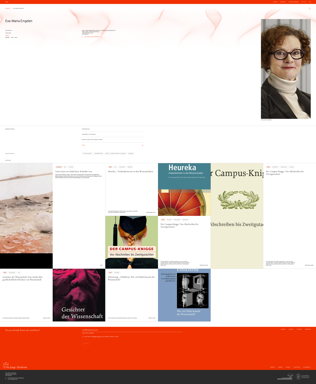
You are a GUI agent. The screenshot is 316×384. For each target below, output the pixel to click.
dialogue (116, 272)
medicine (130, 167)
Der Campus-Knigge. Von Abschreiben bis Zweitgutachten (285, 172)
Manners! (131, 153)
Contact (272, 367)
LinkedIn (283, 329)
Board (7, 35)
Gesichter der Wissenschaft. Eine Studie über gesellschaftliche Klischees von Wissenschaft (23, 278)
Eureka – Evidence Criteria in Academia (115, 153)
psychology (12, 272)
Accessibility (307, 367)
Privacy (288, 367)
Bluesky (291, 329)
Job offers (297, 367)
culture (71, 167)
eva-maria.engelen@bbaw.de (92, 36)
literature (122, 167)
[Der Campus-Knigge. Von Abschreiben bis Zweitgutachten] (237, 216)
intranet (283, 2)
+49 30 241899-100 (12, 379)
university (275, 167)
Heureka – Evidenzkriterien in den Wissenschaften (130, 171)
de (302, 2)
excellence (284, 167)
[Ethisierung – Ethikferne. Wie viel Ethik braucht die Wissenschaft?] (184, 295)
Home (6, 2)
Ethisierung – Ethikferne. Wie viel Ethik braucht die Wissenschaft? (131, 278)
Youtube (299, 329)
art (65, 167)
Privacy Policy (97, 336)
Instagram (308, 329)
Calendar (58, 167)
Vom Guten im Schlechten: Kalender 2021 (73, 171)
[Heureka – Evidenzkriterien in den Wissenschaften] (184, 189)
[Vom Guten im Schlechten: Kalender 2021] (26, 216)
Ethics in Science (87, 153)
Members (7, 8)
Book (110, 167)
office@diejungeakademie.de (16, 378)
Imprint (280, 367)
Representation (98, 153)
